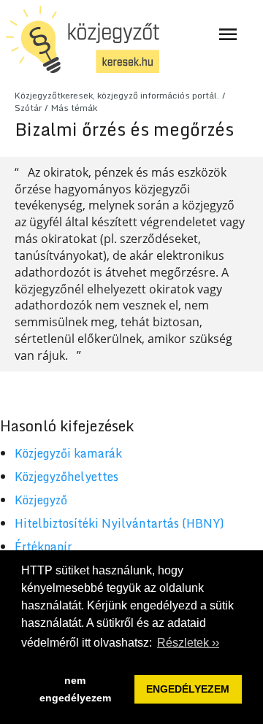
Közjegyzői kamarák (68, 453)
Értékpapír (43, 546)
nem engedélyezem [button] (75, 689)
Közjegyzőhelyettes (66, 476)
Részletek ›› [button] (188, 642)
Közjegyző (41, 499)
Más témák (74, 107)
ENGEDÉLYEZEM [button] (187, 689)
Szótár (28, 107)
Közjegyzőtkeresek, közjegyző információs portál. (117, 95)
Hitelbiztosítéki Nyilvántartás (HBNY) (119, 523)
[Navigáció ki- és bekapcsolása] (228, 34)
